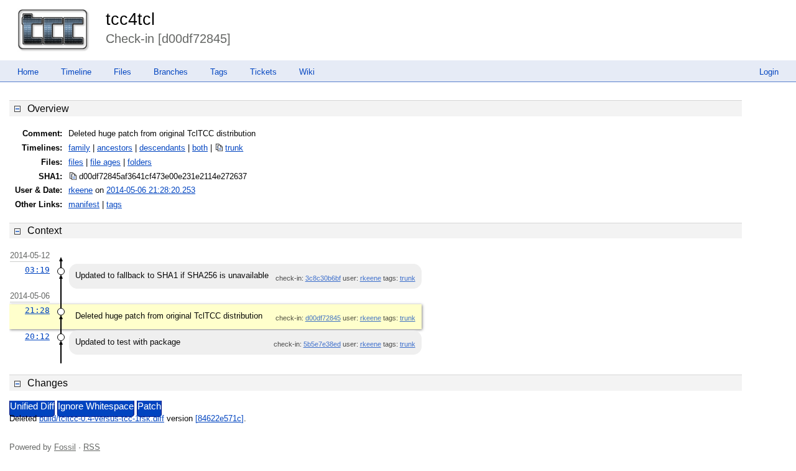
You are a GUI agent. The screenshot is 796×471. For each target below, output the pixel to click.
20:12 (37, 336)
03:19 (37, 269)
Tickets (263, 72)
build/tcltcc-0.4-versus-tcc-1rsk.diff (101, 418)
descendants (162, 147)
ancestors (114, 147)
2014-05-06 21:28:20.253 (150, 190)
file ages (105, 162)
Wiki (307, 72)
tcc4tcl (130, 19)
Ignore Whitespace (96, 406)
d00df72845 (323, 318)
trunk (234, 147)
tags (114, 204)
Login (769, 72)
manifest (84, 204)
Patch (149, 406)
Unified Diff (32, 406)
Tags (219, 72)
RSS (91, 447)
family (79, 147)
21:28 (37, 310)
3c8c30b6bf (323, 278)
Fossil (65, 447)
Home (28, 72)
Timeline (76, 72)
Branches (171, 72)
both (200, 147)
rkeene (80, 190)
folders (139, 162)
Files (122, 72)
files (75, 162)
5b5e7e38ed (322, 344)
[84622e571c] (219, 418)
